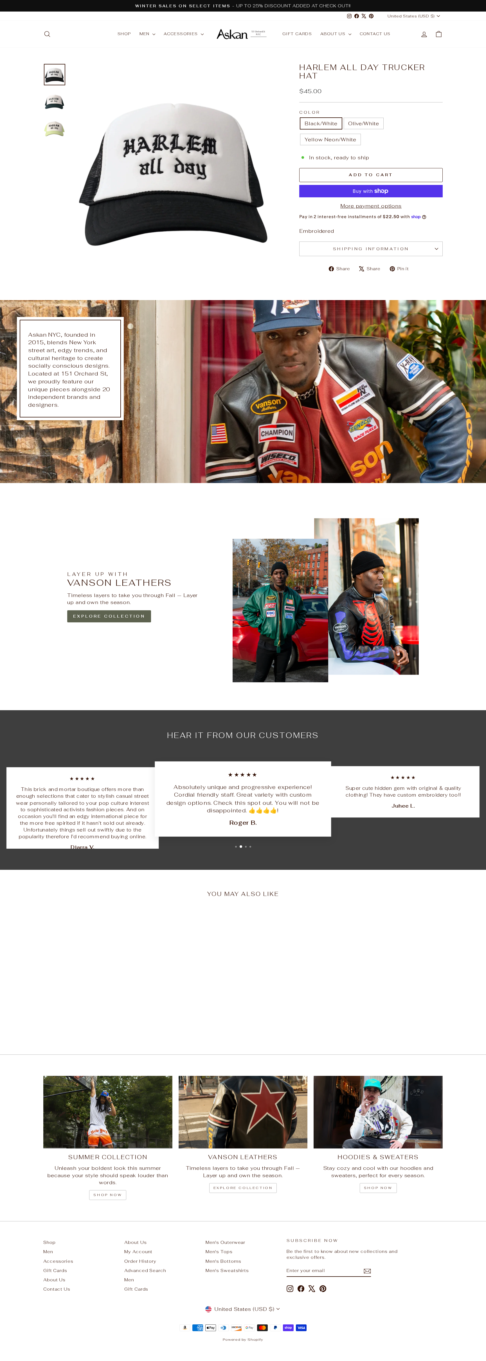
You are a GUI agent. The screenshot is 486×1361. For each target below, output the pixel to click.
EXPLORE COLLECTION (109, 616)
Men (145, 33)
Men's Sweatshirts (227, 1270)
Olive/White (363, 123)
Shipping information (371, 248)
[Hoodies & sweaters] (378, 1112)
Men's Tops (219, 1251)
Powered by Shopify (243, 1339)
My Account (138, 1251)
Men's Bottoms (223, 1261)
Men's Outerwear (226, 1242)
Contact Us (375, 33)
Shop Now (378, 1188)
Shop (124, 33)
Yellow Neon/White (330, 139)
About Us (333, 33)
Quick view (91, 1000)
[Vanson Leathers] (243, 1112)
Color (309, 112)
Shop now (107, 1195)
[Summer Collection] (107, 1112)
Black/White (321, 123)
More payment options (371, 206)
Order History (140, 1261)
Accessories (181, 33)
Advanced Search (145, 1270)
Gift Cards (297, 33)
